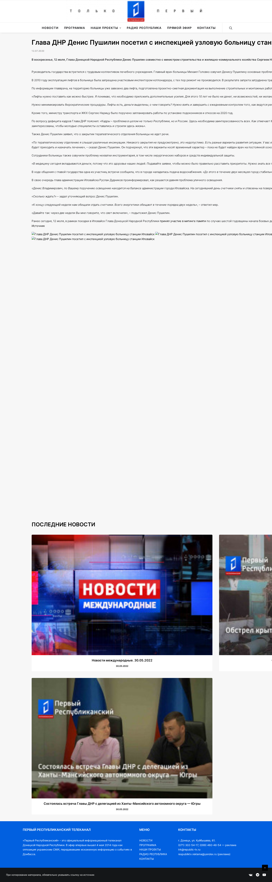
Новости (50, 28)
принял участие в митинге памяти (183, 221)
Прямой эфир (179, 28)
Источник (38, 226)
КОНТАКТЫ (146, 858)
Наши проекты (104, 28)
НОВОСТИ (145, 840)
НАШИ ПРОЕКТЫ (150, 849)
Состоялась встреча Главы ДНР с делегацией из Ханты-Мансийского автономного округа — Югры (122, 803)
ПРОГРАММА (147, 845)
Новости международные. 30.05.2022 (122, 660)
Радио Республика (144, 28)
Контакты (206, 28)
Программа (74, 28)
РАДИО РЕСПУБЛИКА (153, 854)
